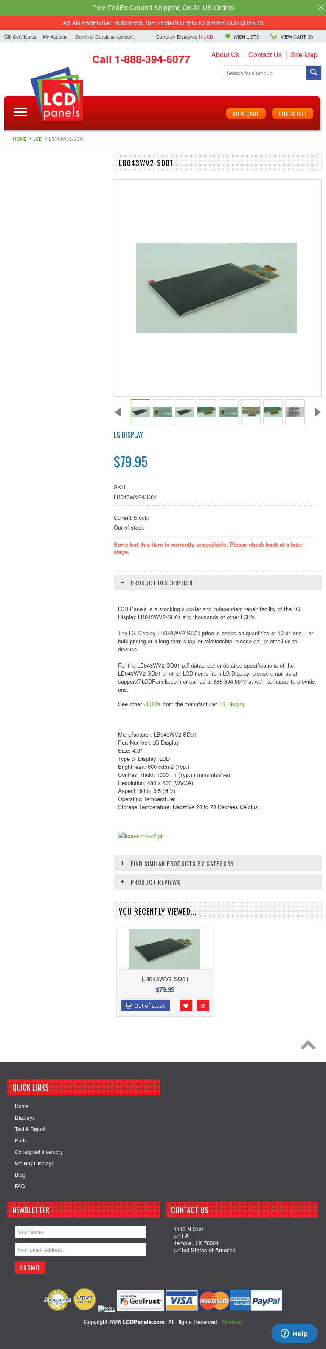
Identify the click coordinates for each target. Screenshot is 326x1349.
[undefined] (216, 331)
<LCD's (152, 704)
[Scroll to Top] (310, 1047)
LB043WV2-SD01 (165, 979)
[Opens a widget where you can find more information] (294, 1334)
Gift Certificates (20, 36)
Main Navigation (20, 112)
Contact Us (265, 54)
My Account (55, 36)
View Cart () (297, 36)
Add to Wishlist (186, 1005)
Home (20, 138)
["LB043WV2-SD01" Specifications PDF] (141, 836)
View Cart (246, 113)
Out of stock (149, 1005)
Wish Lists (246, 36)
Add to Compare (203, 1005)
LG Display (128, 435)
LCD (37, 138)
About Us (225, 54)
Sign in (82, 36)
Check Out (292, 113)
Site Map (304, 54)
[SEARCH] (313, 73)
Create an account (115, 36)
